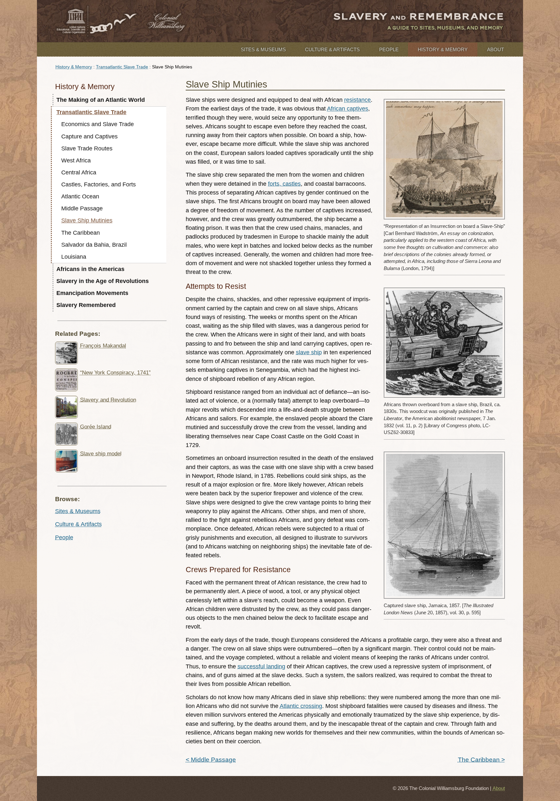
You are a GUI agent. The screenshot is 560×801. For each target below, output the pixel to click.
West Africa (76, 160)
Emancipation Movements (92, 293)
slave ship (309, 352)
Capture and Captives (89, 136)
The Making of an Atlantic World (100, 100)
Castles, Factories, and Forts (98, 184)
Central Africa (78, 172)
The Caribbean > (481, 759)
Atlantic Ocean (80, 196)
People (389, 49)
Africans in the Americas (90, 269)
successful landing (261, 666)
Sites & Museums (263, 49)
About (495, 49)
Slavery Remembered (86, 305)
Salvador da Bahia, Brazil (94, 244)
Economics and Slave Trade (97, 124)
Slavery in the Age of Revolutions (102, 281)
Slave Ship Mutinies (86, 220)
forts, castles (284, 184)
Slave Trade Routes (86, 148)
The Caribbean (80, 233)
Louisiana (73, 256)
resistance (357, 100)
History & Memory (443, 49)
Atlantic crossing (301, 706)
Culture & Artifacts (332, 49)
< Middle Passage (211, 759)
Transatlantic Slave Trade (122, 66)
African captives (347, 108)
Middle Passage (82, 208)
